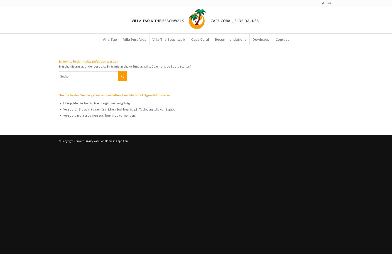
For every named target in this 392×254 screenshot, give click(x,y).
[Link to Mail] (329, 3)
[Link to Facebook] (323, 3)
